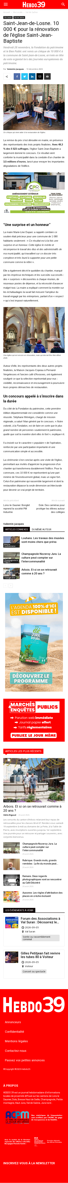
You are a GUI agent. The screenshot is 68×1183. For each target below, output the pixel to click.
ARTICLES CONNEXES (16, 529)
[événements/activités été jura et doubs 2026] (34, 690)
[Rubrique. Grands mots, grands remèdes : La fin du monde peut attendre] (11, 864)
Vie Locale (17, 12)
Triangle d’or (9, 578)
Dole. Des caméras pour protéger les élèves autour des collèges (50, 509)
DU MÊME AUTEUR (41, 529)
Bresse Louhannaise (9, 545)
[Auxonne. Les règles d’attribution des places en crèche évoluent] (11, 896)
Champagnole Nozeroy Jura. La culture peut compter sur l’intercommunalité (41, 557)
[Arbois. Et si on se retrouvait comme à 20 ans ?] (11, 573)
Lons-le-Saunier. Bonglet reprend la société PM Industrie (16, 509)
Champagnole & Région (11, 561)
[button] (63, 4)
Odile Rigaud (9, 815)
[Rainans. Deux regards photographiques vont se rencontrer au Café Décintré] (11, 880)
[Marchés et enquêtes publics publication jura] (34, 740)
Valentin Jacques (15, 69)
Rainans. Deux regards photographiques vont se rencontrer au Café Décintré (42, 879)
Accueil (6, 12)
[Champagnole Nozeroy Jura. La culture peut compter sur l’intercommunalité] (11, 557)
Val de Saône (32, 12)
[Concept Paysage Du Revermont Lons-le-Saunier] (34, 215)
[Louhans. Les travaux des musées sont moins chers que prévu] (11, 542)
